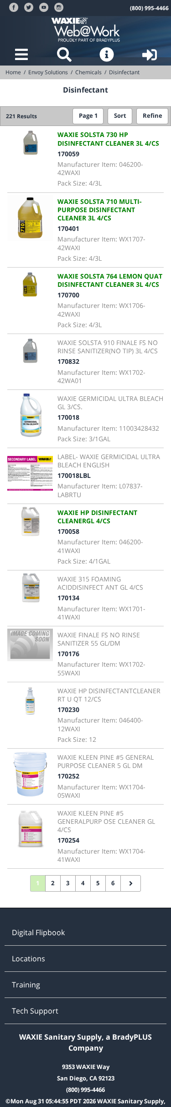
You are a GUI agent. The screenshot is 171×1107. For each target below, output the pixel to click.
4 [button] (82, 883)
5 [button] (97, 883)
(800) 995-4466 (149, 8)
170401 (68, 228)
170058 (68, 531)
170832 (68, 361)
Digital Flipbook (38, 932)
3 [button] (67, 883)
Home (13, 72)
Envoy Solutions (48, 72)
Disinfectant (124, 72)
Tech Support (35, 1011)
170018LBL (74, 475)
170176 (68, 653)
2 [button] (52, 883)
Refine (152, 116)
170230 (68, 709)
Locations (28, 959)
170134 (68, 597)
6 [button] (112, 883)
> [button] (130, 883)
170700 (68, 294)
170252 (68, 776)
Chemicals (88, 72)
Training (26, 985)
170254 (68, 840)
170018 (68, 417)
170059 (68, 153)
